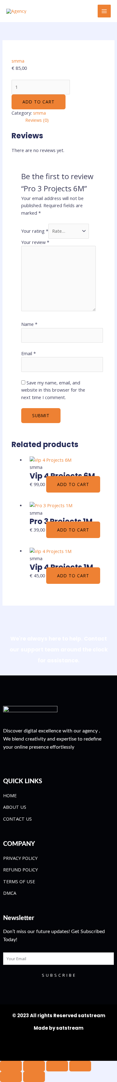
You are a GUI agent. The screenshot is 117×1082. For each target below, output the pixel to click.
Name (29, 324)
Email (28, 353)
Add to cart (38, 102)
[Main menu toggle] (104, 11)
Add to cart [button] (73, 484)
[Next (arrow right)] (34, 1076)
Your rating (34, 231)
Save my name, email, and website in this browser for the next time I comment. (53, 389)
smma (18, 61)
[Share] (57, 1066)
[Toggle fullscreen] (34, 1066)
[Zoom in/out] (11, 1066)
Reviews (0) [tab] (37, 120)
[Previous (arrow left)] (11, 1076)
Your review (35, 242)
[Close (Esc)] (80, 1066)
